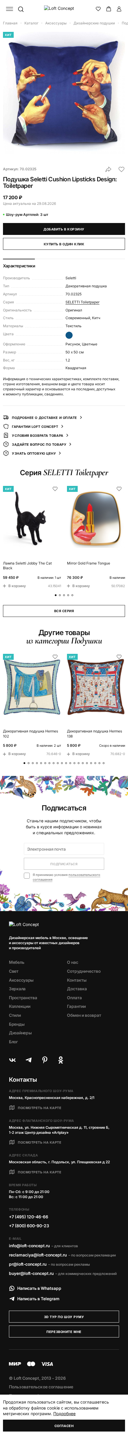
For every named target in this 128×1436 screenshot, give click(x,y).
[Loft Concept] (64, 9)
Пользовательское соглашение (41, 1386)
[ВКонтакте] (12, 1060)
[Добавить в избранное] (121, 169)
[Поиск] (21, 9)
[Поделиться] (108, 169)
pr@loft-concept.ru (27, 1264)
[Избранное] (98, 9)
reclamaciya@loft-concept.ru (38, 1254)
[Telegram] (28, 1060)
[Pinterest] (44, 1060)
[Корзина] (109, 9)
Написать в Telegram (38, 1298)
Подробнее (64, 1413)
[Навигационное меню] (9, 9)
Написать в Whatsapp (39, 1288)
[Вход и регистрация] (119, 9)
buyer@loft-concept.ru (31, 1273)
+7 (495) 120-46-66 (28, 1216)
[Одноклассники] (60, 1060)
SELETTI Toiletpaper (82, 302)
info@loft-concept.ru (29, 1245)
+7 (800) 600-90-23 (29, 1225)
